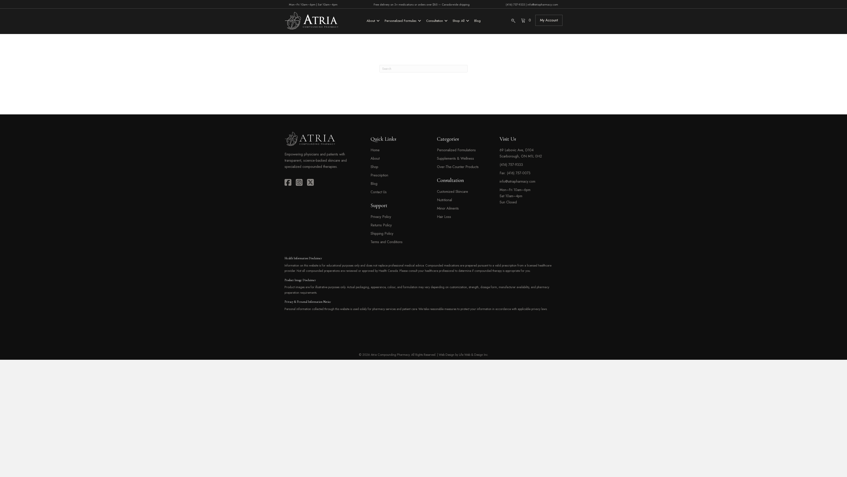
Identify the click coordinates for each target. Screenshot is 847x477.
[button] (548, 20)
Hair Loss (444, 216)
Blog (374, 183)
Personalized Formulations (456, 150)
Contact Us (379, 192)
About (375, 158)
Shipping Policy (382, 233)
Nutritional (444, 200)
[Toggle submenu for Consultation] (446, 20)
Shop (374, 166)
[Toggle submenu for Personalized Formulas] (419, 20)
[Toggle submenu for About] (378, 20)
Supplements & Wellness (455, 158)
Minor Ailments (448, 208)
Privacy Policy (381, 216)
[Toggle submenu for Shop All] (467, 20)
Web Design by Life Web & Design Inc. (463, 354)
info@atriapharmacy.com (542, 4)
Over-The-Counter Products (458, 166)
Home (375, 150)
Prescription (379, 175)
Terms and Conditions (387, 241)
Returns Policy (381, 225)
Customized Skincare (452, 191)
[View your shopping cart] (524, 20)
